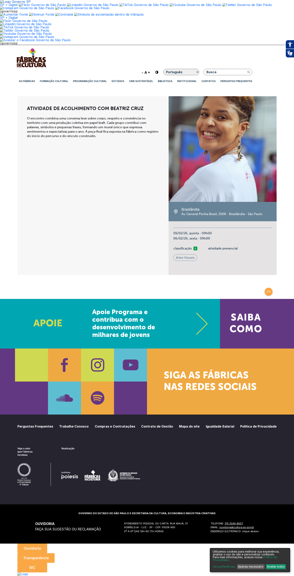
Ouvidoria (32, 548)
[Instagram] (97, 365)
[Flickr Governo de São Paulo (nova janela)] (42, 5)
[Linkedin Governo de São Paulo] (25, 24)
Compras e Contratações (115, 426)
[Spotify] (97, 398)
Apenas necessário (250, 566)
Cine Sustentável (141, 81)
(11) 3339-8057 (234, 523)
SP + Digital (9, 5)
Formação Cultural (54, 81)
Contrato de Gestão (157, 426)
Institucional (187, 81)
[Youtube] (130, 365)
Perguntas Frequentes (236, 81)
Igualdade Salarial (220, 426)
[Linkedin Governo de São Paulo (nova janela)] (92, 5)
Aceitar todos (276, 566)
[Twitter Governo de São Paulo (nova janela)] (247, 5)
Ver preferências (224, 566)
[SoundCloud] (64, 398)
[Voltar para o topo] (269, 292)
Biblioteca (165, 81)
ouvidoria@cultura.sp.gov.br (236, 527)
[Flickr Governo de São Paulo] (23, 21)
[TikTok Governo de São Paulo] (24, 27)
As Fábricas (27, 81)
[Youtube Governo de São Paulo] (26, 34)
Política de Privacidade (258, 426)
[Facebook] (64, 365)
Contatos (208, 81)
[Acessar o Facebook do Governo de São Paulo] (35, 40)
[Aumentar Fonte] (14, 14)
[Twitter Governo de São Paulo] (24, 30)
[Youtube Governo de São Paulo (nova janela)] (195, 5)
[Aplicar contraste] (64, 14)
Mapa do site (189, 426)
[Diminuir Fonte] (41, 14)
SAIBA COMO (246, 323)
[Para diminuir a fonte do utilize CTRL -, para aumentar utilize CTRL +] (145, 72)
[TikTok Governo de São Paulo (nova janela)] (144, 5)
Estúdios (118, 81)
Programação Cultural (90, 81)
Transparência (36, 558)
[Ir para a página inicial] (31, 67)
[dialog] (250, 560)
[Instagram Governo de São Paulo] (27, 8)
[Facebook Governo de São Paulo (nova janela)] (82, 8)
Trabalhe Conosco (74, 426)
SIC (32, 567)
